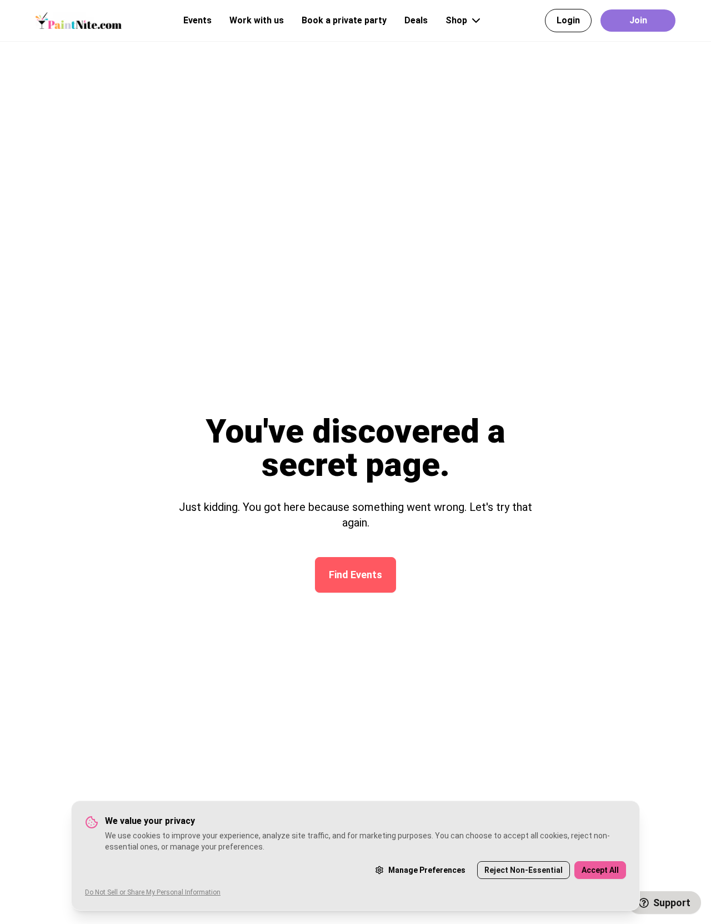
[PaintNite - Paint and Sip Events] (79, 20)
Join (638, 20)
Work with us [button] (256, 20)
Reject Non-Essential (523, 870)
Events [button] (197, 20)
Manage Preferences (426, 870)
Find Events (355, 574)
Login (568, 20)
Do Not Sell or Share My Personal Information (153, 892)
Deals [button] (416, 20)
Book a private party (344, 20)
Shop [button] (456, 20)
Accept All (600, 870)
